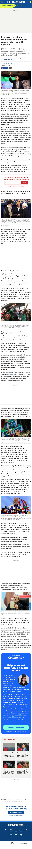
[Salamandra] (24, 843)
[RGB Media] (13, 843)
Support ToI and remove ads (24, 5)
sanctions (10, 375)
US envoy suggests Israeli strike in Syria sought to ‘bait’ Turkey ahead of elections (22, 754)
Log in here (20, 815)
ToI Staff (5, 63)
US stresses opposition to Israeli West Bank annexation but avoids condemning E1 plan (23, 771)
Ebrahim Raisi (20, 799)
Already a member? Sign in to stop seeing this (16, 731)
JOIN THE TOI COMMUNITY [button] (16, 812)
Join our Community (7, 5)
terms (22, 186)
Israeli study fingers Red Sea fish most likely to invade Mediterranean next (8, 772)
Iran (10, 801)
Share (5, 68)
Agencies (11, 63)
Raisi (15, 373)
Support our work (16, 727)
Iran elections (5, 801)
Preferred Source (7, 59)
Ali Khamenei (27, 799)
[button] (30, 2)
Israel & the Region (11, 799)
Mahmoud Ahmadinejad (17, 801)
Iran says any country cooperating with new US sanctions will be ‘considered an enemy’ (9, 754)
